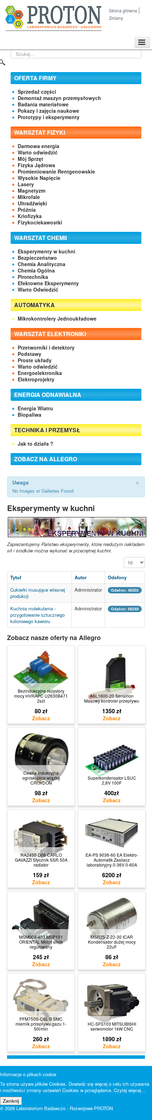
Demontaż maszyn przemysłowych (59, 98)
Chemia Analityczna (41, 264)
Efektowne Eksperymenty (48, 283)
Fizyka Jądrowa (36, 165)
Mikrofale (29, 197)
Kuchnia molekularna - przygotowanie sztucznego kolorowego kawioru (37, 614)
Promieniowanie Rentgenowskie (56, 171)
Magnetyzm (31, 190)
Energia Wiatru (35, 408)
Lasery (26, 184)
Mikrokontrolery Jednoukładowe (57, 318)
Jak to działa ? (35, 443)
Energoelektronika (40, 373)
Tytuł (15, 577)
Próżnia (27, 209)
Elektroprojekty (36, 379)
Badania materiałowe (43, 104)
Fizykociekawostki (40, 222)
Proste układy (35, 360)
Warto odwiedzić (38, 152)
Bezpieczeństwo (37, 257)
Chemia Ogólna (36, 270)
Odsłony (117, 577)
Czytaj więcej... (129, 1090)
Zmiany (116, 18)
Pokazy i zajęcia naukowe (48, 110)
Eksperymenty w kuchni (46, 251)
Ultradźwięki (32, 203)
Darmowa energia (38, 146)
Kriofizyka (30, 216)
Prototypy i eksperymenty (49, 117)
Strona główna (123, 10)
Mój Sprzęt (30, 159)
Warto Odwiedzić (38, 289)
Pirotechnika (33, 277)
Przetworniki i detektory (46, 347)
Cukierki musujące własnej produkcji (37, 592)
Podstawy (29, 354)
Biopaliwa (29, 414)
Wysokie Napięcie (39, 178)
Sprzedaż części (37, 91)
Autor (81, 577)
